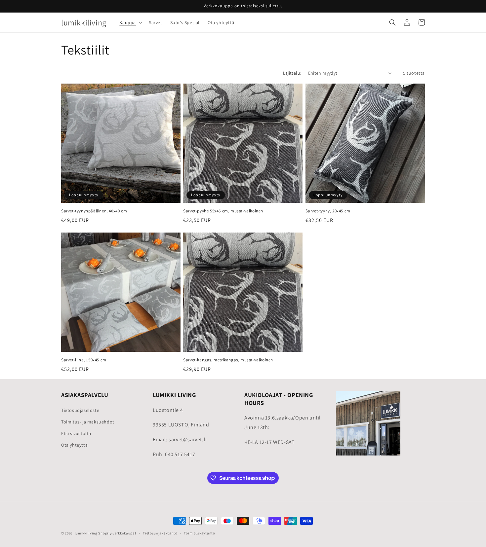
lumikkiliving (86, 533)
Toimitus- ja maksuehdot (87, 421)
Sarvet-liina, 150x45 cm (83, 360)
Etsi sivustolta (76, 433)
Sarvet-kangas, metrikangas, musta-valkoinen (228, 360)
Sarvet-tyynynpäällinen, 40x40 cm (94, 211)
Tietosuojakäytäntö (160, 532)
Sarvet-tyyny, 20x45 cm (327, 211)
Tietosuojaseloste (80, 410)
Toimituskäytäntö (199, 532)
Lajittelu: (292, 73)
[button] (130, 22)
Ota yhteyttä (74, 445)
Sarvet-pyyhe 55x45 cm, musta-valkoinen (223, 211)
